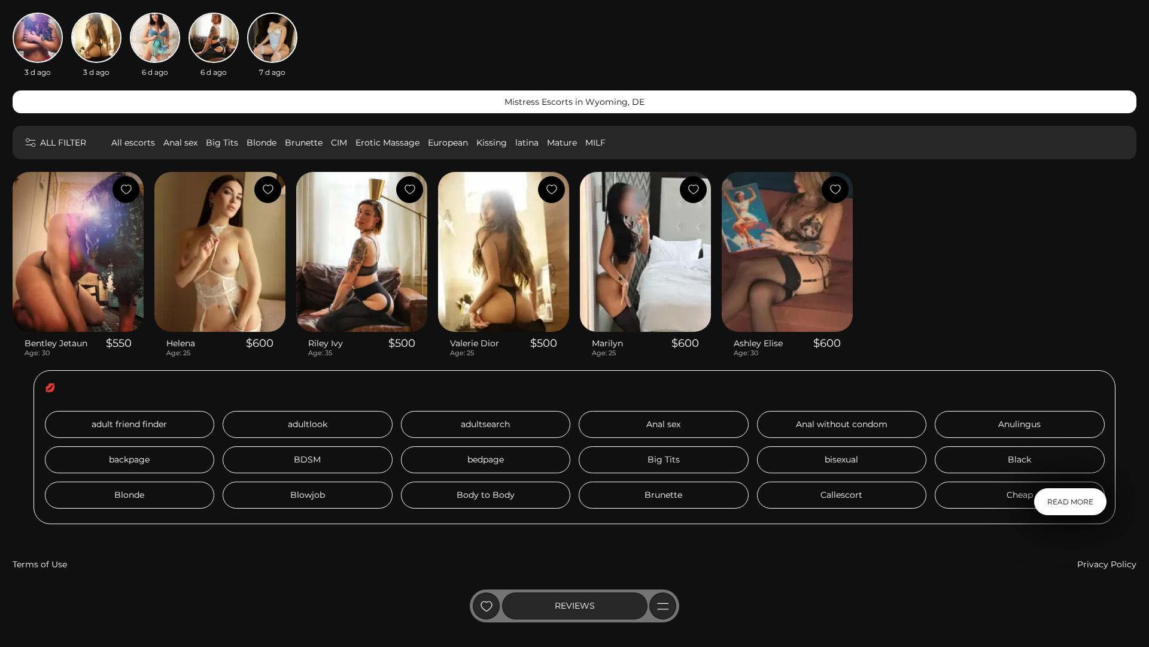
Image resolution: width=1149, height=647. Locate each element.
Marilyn (607, 343)
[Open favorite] (486, 605)
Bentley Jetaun (56, 343)
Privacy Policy (1106, 564)
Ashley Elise (758, 343)
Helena (180, 343)
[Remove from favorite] (126, 189)
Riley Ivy (325, 343)
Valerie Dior (474, 343)
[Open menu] (662, 605)
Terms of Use (40, 564)
